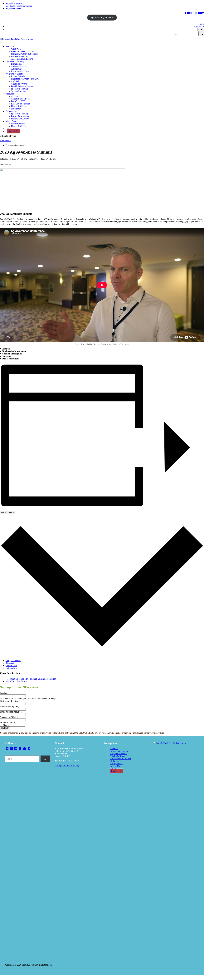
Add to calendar (7, 512)
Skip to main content (15, 3)
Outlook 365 (11, 665)
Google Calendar (13, 660)
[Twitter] (196, 13)
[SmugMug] (199, 13)
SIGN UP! (5, 728)
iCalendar (10, 663)
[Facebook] (186, 13)
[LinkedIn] (202, 13)
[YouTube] (193, 13)
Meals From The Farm (16, 681)
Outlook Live (11, 668)
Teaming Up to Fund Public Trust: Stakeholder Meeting (31, 679)
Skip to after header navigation (19, 6)
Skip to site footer (13, 8)
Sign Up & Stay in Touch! (102, 17)
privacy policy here (155, 733)
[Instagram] (189, 13)
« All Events (5, 140)
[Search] (45, 759)
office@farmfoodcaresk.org (52, 733)
